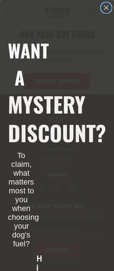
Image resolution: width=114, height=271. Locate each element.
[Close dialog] (106, 7)
